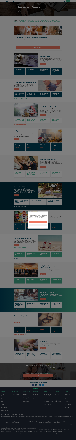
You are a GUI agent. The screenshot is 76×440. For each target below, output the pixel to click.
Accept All (38, 222)
